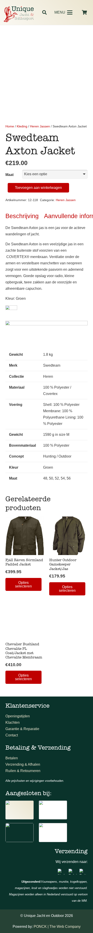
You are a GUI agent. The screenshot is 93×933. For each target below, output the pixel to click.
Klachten (12, 722)
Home (9, 126)
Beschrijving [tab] (22, 215)
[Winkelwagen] (84, 12)
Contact (11, 735)
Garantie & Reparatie (22, 729)
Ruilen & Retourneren (22, 771)
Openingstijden (17, 716)
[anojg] (19, 810)
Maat (9, 175)
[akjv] (53, 810)
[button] (44, 12)
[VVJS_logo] (53, 832)
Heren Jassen (40, 126)
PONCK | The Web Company (57, 926)
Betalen (11, 758)
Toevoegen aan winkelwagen (38, 188)
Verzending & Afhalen (22, 764)
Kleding (22, 126)
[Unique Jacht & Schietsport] (19, 14)
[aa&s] (19, 832)
